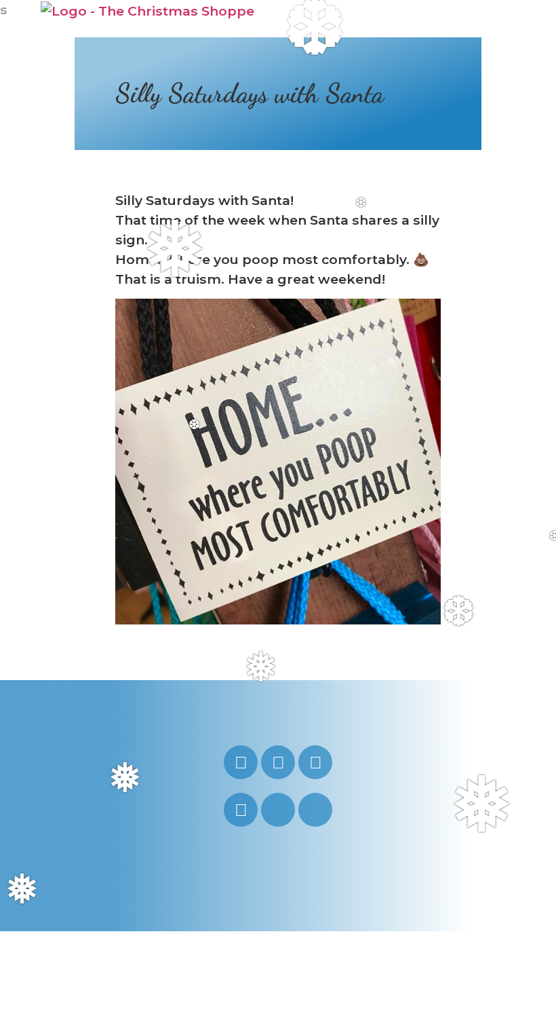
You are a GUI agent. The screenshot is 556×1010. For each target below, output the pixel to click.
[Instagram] (241, 762)
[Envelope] (278, 810)
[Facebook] (315, 762)
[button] (499, 19)
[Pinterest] (241, 810)
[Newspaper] (315, 810)
